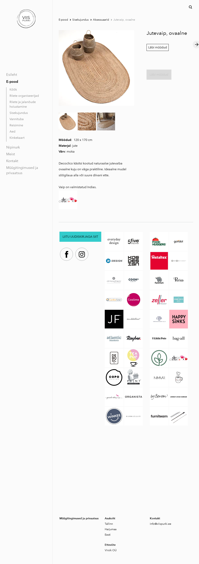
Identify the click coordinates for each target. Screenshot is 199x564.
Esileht (11, 74)
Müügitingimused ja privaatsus (22, 170)
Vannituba (17, 119)
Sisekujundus (19, 113)
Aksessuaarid (101, 19)
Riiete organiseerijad (24, 96)
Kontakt (12, 161)
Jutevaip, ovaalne (124, 19)
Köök (13, 89)
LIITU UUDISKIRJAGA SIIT (80, 236)
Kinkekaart (17, 138)
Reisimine (16, 125)
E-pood (12, 81)
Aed (12, 131)
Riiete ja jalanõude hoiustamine (23, 104)
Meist (10, 154)
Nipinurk (13, 147)
